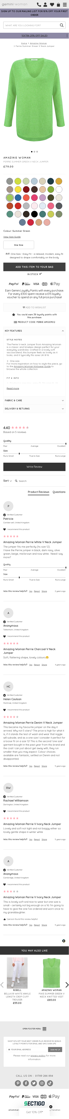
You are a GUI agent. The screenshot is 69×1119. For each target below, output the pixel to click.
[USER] (45, 4)
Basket (58, 5)
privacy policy (38, 1055)
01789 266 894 (44, 1075)
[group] (34, 427)
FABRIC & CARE (13, 400)
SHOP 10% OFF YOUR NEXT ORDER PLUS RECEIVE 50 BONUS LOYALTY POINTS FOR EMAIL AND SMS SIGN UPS (34, 1042)
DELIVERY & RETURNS (17, 408)
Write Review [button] (34, 466)
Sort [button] (6, 480)
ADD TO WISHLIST (35, 307)
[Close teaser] (50, 1106)
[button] (34, 1112)
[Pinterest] (18, 1083)
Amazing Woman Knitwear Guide (32, 366)
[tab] (38, 492)
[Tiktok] (50, 1083)
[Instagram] (42, 1083)
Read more (13, 388)
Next (67, 981)
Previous (1, 981)
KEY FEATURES (13, 330)
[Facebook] (26, 1083)
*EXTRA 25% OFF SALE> (34, 35)
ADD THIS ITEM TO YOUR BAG (34, 266)
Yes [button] (30, 591)
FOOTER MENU (32, 1029)
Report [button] (37, 591)
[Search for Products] (61, 25)
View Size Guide (12, 236)
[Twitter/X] (34, 1083)
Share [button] (44, 591)
